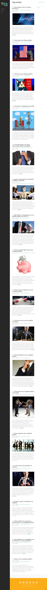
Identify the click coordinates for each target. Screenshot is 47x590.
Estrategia (25, 394)
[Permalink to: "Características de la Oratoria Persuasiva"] (23, 19)
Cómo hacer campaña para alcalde (24, 106)
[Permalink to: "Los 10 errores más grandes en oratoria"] (23, 479)
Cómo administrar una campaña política (22, 355)
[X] (23, 582)
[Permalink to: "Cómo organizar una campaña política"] (23, 445)
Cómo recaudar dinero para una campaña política (22, 250)
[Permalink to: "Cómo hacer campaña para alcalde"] (23, 121)
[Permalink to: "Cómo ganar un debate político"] (23, 53)
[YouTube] (30, 582)
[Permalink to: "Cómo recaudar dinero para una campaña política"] (23, 265)
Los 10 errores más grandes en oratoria (22, 466)
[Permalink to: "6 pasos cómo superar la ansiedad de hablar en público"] (23, 192)
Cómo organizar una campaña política (22, 434)
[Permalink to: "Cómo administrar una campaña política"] (23, 368)
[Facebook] (20, 582)
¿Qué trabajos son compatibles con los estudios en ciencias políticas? (23, 540)
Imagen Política (26, 147)
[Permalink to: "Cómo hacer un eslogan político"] (23, 85)
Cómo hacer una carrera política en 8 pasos (22, 321)
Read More (14, 34)
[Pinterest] (36, 582)
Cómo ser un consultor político (23, 559)
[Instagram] (33, 582)
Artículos (21, 10)
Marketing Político (26, 75)
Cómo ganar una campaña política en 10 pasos (23, 392)
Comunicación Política (27, 10)
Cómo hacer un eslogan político (23, 74)
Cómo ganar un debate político (23, 40)
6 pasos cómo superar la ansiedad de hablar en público (23, 179)
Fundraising (25, 252)
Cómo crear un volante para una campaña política (22, 290)
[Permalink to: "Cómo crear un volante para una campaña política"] (23, 300)
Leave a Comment (15, 11)
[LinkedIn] (27, 582)
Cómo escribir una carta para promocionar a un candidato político (23, 521)
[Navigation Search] (5, 13)
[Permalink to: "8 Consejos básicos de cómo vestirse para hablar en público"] (23, 158)
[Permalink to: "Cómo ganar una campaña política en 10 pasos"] (23, 407)
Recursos (30, 147)
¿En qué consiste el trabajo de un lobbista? (22, 502)
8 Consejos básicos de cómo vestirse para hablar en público (21, 145)
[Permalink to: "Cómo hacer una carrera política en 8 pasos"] (23, 334)
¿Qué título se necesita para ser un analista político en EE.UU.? (23, 215)
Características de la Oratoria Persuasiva (21, 7)
